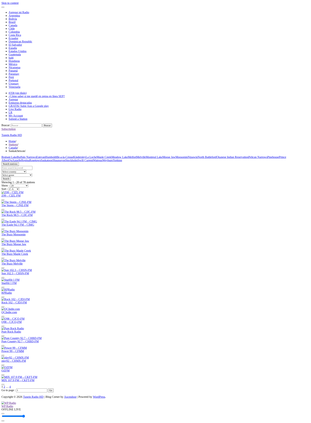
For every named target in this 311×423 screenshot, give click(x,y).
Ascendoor (70, 396)
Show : (5, 185)
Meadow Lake (119, 157)
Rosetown (35, 160)
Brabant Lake (9, 157)
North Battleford (207, 157)
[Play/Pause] (2, 413)
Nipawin (193, 157)
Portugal (13, 80)
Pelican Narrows (257, 157)
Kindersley (79, 157)
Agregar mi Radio (19, 12)
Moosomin (181, 157)
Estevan (40, 157)
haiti (11, 57)
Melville (141, 157)
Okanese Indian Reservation (232, 157)
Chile (12, 28)
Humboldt (51, 157)
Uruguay (14, 83)
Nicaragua (14, 67)
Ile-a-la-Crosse (65, 157)
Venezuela (14, 86)
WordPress (99, 396)
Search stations (10, 164)
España (13, 48)
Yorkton (117, 160)
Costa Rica (15, 35)
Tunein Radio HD (11, 135)
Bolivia (13, 18)
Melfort (132, 157)
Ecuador (13, 38)
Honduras (14, 60)
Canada (13, 25)
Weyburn (107, 160)
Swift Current (85, 160)
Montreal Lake (154, 157)
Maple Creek (104, 157)
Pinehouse (273, 157)
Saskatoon (47, 160)
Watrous (97, 160)
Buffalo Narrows (26, 157)
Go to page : (8, 390)
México (13, 64)
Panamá (13, 70)
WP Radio (7, 406)
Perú (11, 77)
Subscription (8, 128)
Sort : (4, 188)
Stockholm (71, 160)
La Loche (91, 157)
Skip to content (10, 2)
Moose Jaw (169, 157)
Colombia (14, 31)
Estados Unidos (17, 51)
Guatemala (15, 54)
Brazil (12, 22)
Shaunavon (59, 160)
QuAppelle (15, 160)
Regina (25, 160)
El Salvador (15, 44)
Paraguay (14, 73)
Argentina (14, 15)
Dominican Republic (20, 41)
